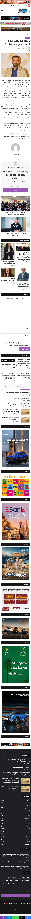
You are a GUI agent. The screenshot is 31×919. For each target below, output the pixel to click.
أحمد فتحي (25, 48)
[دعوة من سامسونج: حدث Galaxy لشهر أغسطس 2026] (8, 360)
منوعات (27, 844)
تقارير (22, 34)
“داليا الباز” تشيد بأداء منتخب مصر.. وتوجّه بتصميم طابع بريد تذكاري (8, 280)
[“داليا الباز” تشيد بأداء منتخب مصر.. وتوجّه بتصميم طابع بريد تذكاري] (8, 272)
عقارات (27, 836)
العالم (27, 810)
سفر (28, 823)
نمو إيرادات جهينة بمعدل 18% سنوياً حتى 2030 (8, 262)
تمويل (27, 820)
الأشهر (25, 387)
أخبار (27, 800)
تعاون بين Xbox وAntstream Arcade (21, 398)
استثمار (27, 808)
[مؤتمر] (22, 10)
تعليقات (6, 387)
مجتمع (27, 841)
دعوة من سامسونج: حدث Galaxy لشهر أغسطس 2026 (8, 366)
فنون (27, 839)
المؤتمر (3, 903)
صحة (27, 828)
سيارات (27, 826)
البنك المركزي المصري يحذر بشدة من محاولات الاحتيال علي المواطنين (23, 375)
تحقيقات (27, 813)
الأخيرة (16, 387)
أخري (27, 802)
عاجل (27, 831)
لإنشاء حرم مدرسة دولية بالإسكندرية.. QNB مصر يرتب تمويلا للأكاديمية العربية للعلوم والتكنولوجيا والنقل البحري (23, 363)
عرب (27, 833)
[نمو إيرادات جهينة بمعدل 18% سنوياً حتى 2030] (8, 251)
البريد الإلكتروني (26, 328)
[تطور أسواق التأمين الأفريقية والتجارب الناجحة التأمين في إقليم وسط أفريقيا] (23, 274)
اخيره (27, 805)
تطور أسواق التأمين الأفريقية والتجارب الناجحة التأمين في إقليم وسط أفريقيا (23, 285)
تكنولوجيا (27, 818)
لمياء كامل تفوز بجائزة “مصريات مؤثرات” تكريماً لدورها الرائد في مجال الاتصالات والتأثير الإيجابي (16, 404)
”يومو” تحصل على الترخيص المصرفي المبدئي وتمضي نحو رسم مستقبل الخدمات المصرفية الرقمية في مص (8, 376)
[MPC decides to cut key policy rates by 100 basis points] (25, 420)
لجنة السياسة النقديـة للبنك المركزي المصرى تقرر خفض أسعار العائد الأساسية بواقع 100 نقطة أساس (10, 411)
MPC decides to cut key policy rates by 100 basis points (10, 418)
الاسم (28, 321)
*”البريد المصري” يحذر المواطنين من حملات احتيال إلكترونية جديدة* (18, 393)
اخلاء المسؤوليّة (14, 906)
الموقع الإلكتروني (26, 335)
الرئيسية (27, 34)
